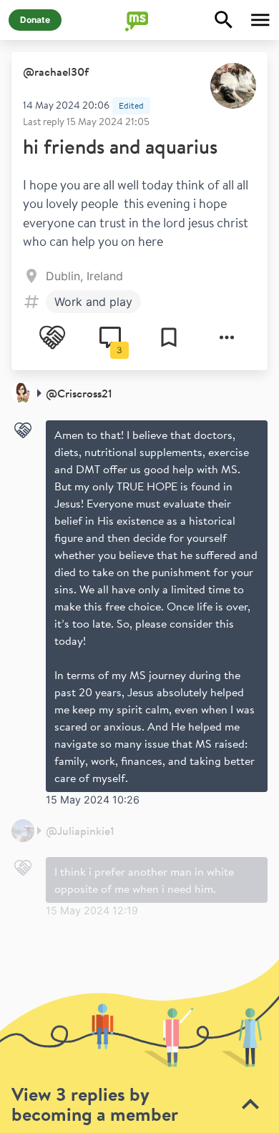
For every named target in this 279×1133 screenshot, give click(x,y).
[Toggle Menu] (260, 20)
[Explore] (224, 20)
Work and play (93, 302)
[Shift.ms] (139, 20)
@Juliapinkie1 (80, 830)
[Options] (226, 337)
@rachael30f (56, 71)
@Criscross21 (79, 393)
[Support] (52, 337)
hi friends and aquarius (120, 146)
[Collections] (168, 337)
